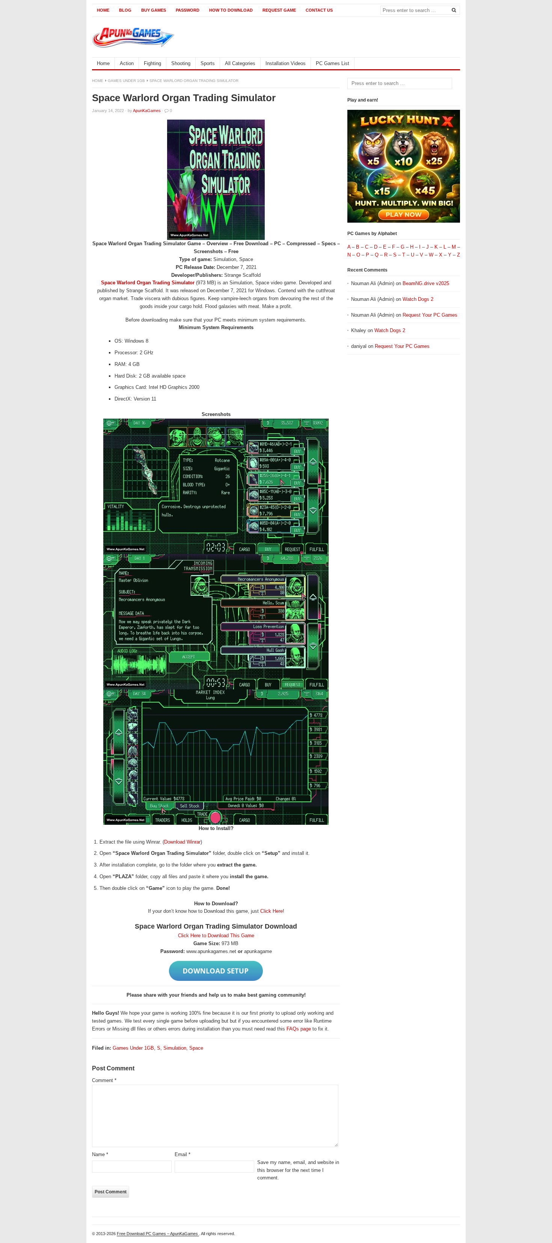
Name (100, 1154)
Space (196, 1048)
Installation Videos (285, 63)
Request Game (279, 10)
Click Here (271, 911)
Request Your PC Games (430, 315)
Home (103, 10)
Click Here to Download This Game (216, 935)
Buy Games (153, 10)
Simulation (174, 1048)
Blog (125, 10)
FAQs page (299, 1029)
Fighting (152, 63)
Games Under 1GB (126, 81)
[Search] (453, 9)
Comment (104, 1080)
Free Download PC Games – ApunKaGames (158, 1233)
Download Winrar (182, 842)
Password (187, 10)
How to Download (231, 10)
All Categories (240, 63)
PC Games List (332, 63)
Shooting (180, 63)
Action (127, 63)
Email (182, 1154)
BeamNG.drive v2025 (426, 283)
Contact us (319, 10)
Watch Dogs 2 (418, 299)
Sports (208, 63)
